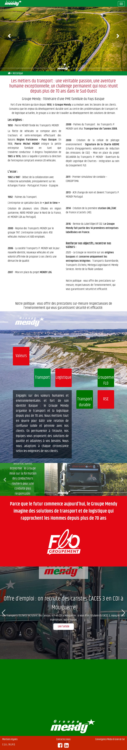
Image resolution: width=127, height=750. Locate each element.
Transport (42, 377)
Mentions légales (10, 739)
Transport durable (84, 402)
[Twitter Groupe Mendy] (66, 746)
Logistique (63, 377)
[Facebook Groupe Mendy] (60, 746)
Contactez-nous (63, 739)
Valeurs (21, 356)
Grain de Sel (120, 739)
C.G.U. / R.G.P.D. (8, 745)
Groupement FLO (106, 380)
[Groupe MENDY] (9, 73)
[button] (5, 479)
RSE (106, 399)
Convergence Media (103, 739)
